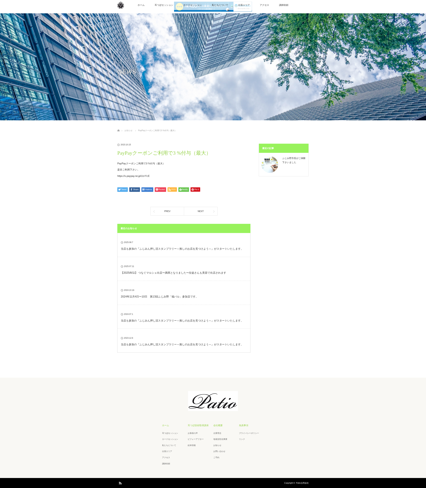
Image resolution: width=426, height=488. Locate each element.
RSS (119, 482)
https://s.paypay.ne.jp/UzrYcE (133, 175)
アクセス (264, 5)
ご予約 (216, 457)
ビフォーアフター (196, 439)
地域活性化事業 (220, 439)
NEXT (201, 211)
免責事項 (243, 425)
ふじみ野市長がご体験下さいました (294, 160)
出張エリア (244, 5)
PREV (167, 211)
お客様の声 (193, 433)
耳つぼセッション (164, 5)
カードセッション (192, 5)
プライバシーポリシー (249, 433)
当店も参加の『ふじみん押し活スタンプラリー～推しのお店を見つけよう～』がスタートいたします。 (182, 248)
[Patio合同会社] (213, 408)
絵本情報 (192, 445)
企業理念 (217, 433)
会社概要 (218, 425)
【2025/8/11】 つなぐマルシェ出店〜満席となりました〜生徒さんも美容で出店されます (173, 272)
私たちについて (220, 5)
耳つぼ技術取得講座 (198, 425)
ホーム (141, 5)
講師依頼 (283, 5)
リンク (242, 439)
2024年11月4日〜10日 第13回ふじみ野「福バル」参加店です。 (159, 296)
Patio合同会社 (302, 483)
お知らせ (217, 445)
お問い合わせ (219, 451)
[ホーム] (118, 126)
